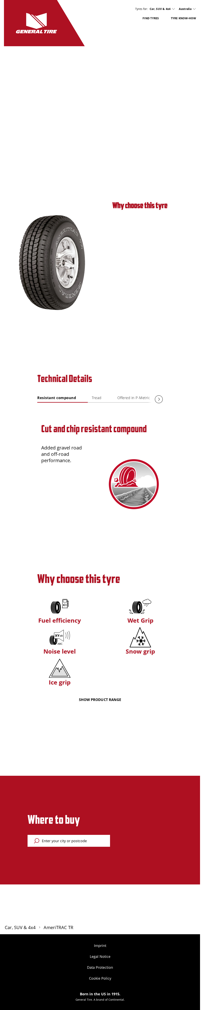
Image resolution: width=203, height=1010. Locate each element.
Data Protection (100, 967)
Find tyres (151, 18)
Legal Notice (100, 956)
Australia (185, 9)
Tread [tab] (97, 397)
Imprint (100, 945)
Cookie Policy (100, 978)
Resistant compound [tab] (56, 397)
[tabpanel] (100, 464)
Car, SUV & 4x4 (160, 9)
